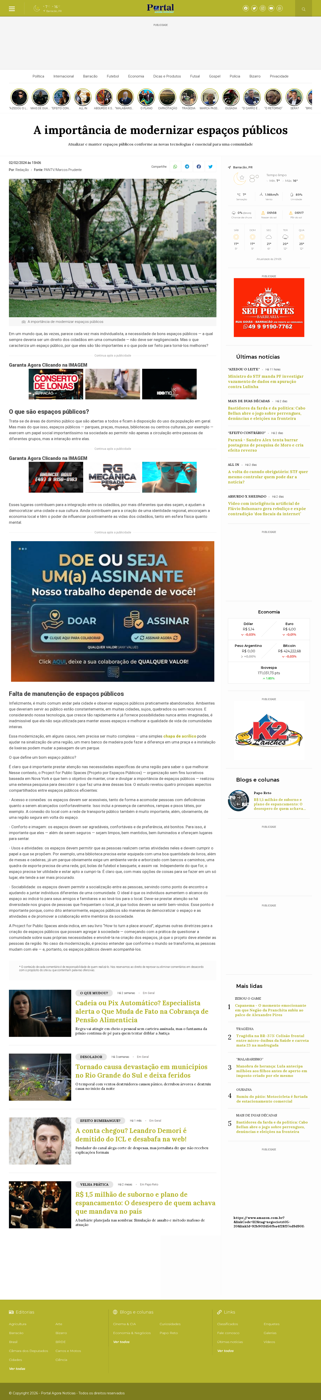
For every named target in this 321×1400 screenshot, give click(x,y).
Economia (136, 76)
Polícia (235, 76)
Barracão (90, 76)
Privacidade (279, 76)
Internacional (64, 76)
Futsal (195, 76)
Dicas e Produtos (167, 76)
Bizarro (255, 76)
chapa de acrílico (179, 736)
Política (38, 76)
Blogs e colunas (257, 780)
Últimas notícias (258, 357)
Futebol (113, 76)
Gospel (214, 76)
